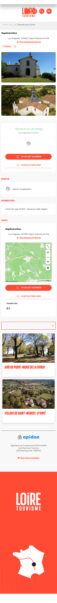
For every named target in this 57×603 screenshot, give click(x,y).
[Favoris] (34, 11)
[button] (41, 11)
